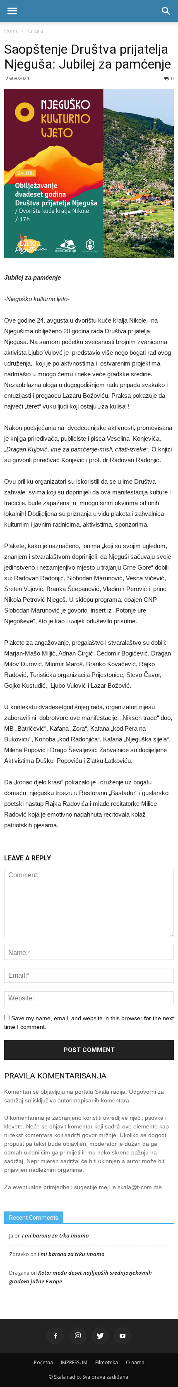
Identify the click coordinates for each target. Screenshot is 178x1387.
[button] (166, 11)
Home (11, 30)
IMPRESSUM (74, 1362)
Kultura (34, 30)
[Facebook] (55, 1336)
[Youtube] (122, 1336)
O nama (135, 1362)
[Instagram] (78, 1336)
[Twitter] (100, 1336)
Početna (43, 1362)
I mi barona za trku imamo (55, 1235)
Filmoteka (106, 1362)
